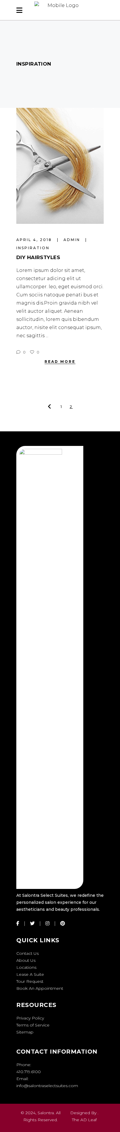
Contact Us (27, 953)
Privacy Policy (30, 1018)
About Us (26, 960)
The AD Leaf (84, 1119)
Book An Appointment (39, 988)
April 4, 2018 (35, 240)
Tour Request (29, 981)
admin (72, 240)
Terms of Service (33, 1025)
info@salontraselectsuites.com (47, 1085)
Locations (26, 967)
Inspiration (33, 248)
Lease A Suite (30, 974)
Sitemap (24, 1032)
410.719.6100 (28, 1071)
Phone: (23, 1064)
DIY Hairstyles (38, 257)
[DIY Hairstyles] (60, 166)
